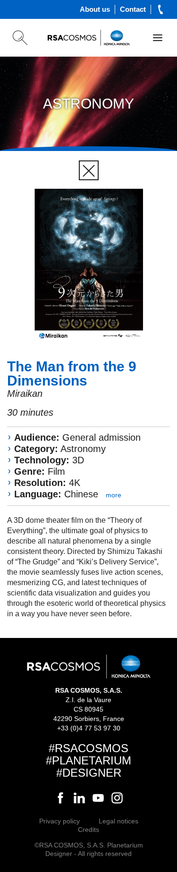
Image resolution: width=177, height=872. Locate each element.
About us (95, 9)
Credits (88, 829)
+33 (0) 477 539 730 (160, 9)
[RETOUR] (89, 170)
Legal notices (118, 821)
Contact (133, 9)
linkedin (79, 797)
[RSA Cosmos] (89, 37)
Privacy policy (59, 821)
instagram (117, 797)
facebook (60, 797)
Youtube (98, 797)
